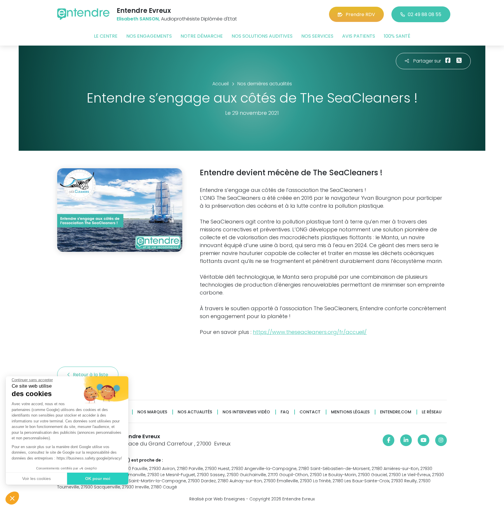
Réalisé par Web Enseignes (217, 499)
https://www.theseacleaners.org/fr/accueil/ (310, 332)
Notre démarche (202, 36)
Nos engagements (149, 36)
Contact (310, 412)
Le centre (106, 36)
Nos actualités (195, 412)
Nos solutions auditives (262, 36)
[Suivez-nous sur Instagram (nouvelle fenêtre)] (441, 440)
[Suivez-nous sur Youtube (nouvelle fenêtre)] (423, 440)
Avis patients (358, 36)
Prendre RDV (360, 14)
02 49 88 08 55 (424, 14)
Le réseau (432, 412)
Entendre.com (395, 412)
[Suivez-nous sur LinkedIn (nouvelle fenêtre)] (406, 440)
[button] (12, 498)
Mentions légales (350, 412)
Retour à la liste (91, 374)
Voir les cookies (36, 478)
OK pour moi (97, 478)
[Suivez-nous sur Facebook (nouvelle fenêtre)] (388, 440)
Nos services (317, 36)
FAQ (285, 412)
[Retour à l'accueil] (83, 14)
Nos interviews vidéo (246, 412)
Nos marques (152, 412)
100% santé (397, 36)
